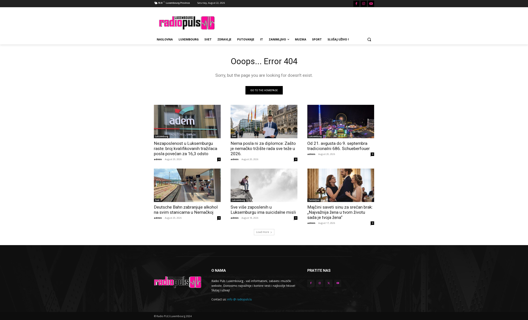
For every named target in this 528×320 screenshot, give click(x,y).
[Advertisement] (295, 22)
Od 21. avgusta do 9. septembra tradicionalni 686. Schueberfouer (338, 146)
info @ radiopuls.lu (239, 299)
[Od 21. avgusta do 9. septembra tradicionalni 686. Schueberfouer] (340, 121)
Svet (234, 136)
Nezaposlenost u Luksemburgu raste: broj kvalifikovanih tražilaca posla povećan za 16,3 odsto (185, 148)
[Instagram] (364, 4)
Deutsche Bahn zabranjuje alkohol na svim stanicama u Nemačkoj (186, 210)
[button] (369, 39)
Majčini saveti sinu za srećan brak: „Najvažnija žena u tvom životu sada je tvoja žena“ (339, 212)
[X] (328, 283)
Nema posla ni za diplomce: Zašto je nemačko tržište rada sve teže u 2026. (263, 148)
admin (158, 159)
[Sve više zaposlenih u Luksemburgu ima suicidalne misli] (264, 185)
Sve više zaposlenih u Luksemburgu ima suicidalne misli (263, 210)
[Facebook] (356, 4)
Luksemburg (161, 136)
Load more (262, 232)
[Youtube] (371, 4)
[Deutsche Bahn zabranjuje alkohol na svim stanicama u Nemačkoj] (187, 185)
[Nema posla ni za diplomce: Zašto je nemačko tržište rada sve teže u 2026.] (264, 121)
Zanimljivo (314, 200)
